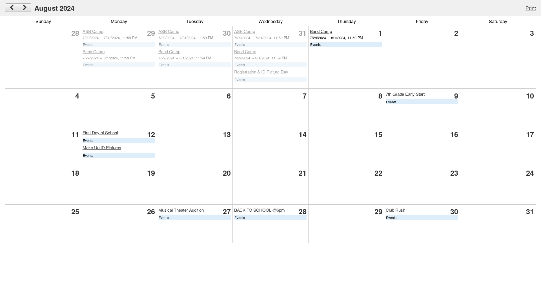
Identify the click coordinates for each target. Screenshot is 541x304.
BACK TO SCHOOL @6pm (259, 210)
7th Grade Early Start (405, 94)
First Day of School (100, 132)
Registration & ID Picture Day (261, 72)
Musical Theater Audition (181, 210)
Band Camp (94, 51)
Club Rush (395, 210)
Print (531, 7)
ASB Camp (93, 31)
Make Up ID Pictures (102, 147)
